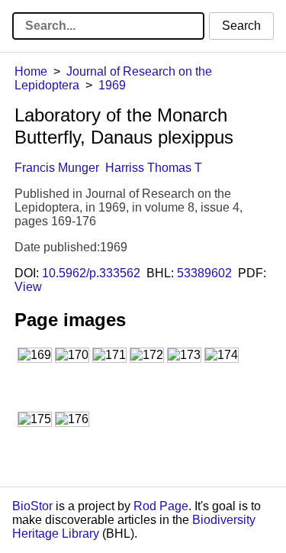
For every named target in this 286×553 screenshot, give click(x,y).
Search (241, 25)
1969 (112, 85)
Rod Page (160, 506)
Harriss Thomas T (153, 167)
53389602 (204, 273)
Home (30, 71)
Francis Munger (56, 167)
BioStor (32, 506)
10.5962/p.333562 (91, 273)
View (28, 286)
